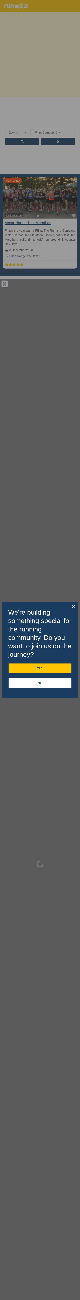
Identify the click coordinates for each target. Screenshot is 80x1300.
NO (40, 683)
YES (40, 668)
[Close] (73, 606)
